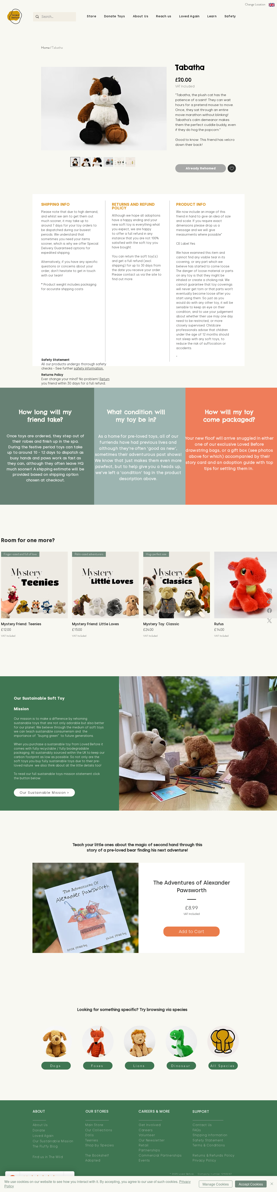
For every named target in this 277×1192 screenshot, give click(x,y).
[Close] (271, 1184)
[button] (140, 16)
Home (45, 47)
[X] (269, 620)
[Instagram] (269, 591)
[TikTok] (269, 601)
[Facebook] (269, 610)
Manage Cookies (216, 1184)
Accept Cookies (251, 1184)
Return (105, 379)
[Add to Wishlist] (232, 168)
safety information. (89, 368)
